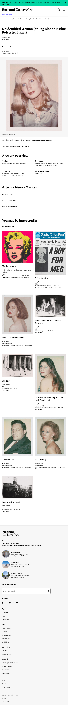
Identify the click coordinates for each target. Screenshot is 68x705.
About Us (5, 612)
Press (3, 616)
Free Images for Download (10, 663)
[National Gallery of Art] (34, 533)
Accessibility (6, 638)
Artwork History (8, 194)
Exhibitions (5, 642)
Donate (4, 650)
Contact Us (5, 619)
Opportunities (6, 654)
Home (3, 19)
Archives (4, 680)
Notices (4, 698)
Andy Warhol (6, 51)
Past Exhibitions (7, 684)
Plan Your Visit (6, 628)
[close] (65, 2)
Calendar (4, 631)
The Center (5, 670)
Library (4, 677)
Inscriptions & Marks (9, 200)
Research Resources (9, 206)
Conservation (6, 673)
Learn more (5, 4)
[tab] (8, 226)
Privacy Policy (5, 701)
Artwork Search (7, 666)
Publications (6, 687)
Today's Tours (6, 635)
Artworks (9, 19)
